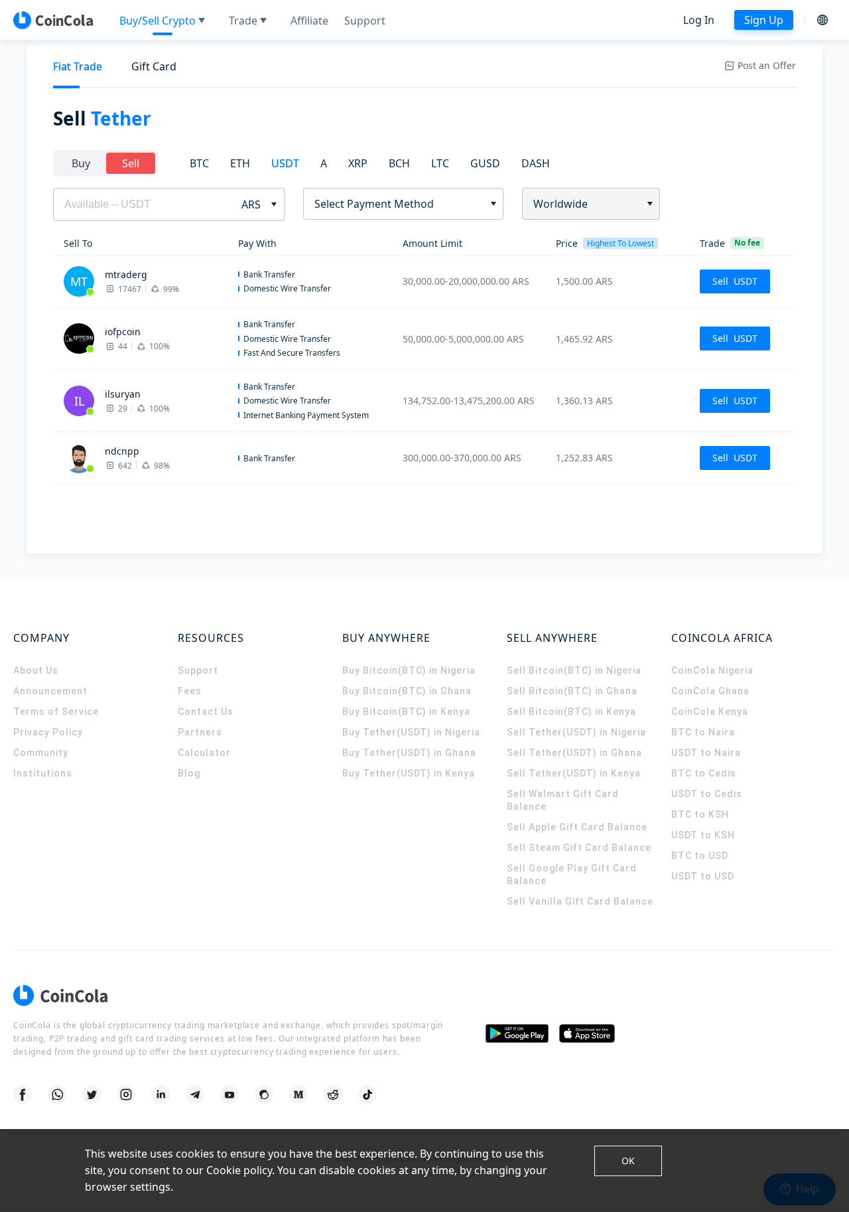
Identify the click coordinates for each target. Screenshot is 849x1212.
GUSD (485, 163)
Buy (81, 163)
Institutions (42, 773)
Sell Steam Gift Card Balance (579, 847)
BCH (399, 163)
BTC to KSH (700, 814)
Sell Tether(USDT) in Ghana (574, 752)
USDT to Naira (706, 752)
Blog (189, 773)
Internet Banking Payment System (306, 415)
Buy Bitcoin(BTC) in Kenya (406, 711)
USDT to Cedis (706, 794)
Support (198, 670)
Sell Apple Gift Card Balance (577, 827)
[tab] (77, 66)
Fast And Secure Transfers (291, 352)
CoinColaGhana (710, 691)
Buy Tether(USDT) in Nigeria (411, 732)
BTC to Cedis (703, 773)
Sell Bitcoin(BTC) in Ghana (572, 691)
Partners (200, 732)
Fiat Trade (77, 66)
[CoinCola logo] (53, 20)
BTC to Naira (703, 732)
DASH (535, 163)
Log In (698, 20)
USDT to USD (702, 876)
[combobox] (398, 204)
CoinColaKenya (709, 711)
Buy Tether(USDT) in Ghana (409, 752)
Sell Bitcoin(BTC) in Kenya (571, 711)
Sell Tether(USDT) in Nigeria (576, 732)
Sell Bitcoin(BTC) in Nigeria (574, 670)
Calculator (204, 752)
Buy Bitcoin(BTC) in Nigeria (409, 670)
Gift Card (153, 66)
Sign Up (763, 20)
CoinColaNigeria (712, 670)
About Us (35, 670)
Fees (190, 691)
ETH (240, 163)
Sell (130, 163)
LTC (440, 163)
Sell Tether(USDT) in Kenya (574, 773)
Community (40, 752)
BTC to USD (699, 855)
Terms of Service (56, 711)
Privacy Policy (48, 732)
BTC (199, 163)
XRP (357, 163)
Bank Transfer (269, 274)
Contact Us (205, 711)
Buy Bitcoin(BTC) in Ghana (407, 691)
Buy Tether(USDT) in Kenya (408, 773)
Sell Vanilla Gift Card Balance (580, 901)
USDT (285, 163)
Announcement (50, 691)
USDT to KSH (703, 835)
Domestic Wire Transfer (287, 288)
